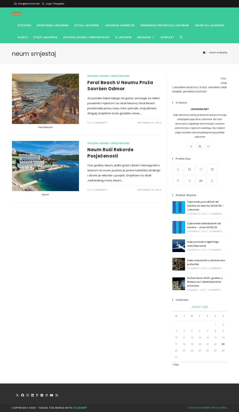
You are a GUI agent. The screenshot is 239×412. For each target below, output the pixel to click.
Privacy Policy (219, 407)
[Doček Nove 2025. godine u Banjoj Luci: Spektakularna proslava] (178, 283)
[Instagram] (208, 146)
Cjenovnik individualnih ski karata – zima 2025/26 (204, 225)
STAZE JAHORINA (210, 87)
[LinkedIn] (212, 169)
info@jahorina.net (29, 3)
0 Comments (99, 122)
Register (59, 3)
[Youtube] (201, 181)
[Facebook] (200, 146)
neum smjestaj (218, 52)
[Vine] (189, 181)
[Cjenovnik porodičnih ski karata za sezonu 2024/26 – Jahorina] (178, 207)
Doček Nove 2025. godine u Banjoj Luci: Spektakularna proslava (204, 282)
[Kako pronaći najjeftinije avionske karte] (178, 245)
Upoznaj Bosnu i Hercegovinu (108, 76)
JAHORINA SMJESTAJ (185, 87)
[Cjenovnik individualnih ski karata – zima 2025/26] (178, 227)
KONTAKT (201, 91)
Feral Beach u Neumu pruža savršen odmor (120, 85)
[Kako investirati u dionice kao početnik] (178, 264)
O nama (193, 407)
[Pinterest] (178, 181)
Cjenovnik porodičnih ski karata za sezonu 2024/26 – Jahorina (205, 205)
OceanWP (80, 408)
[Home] (204, 52)
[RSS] (212, 181)
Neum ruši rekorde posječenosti (110, 153)
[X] (191, 146)
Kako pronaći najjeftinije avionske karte (203, 244)
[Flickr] (42, 395)
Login (49, 3)
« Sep (175, 364)
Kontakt (205, 407)
